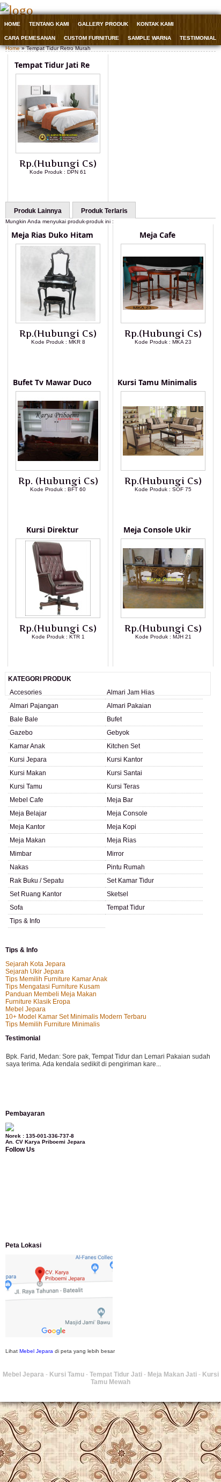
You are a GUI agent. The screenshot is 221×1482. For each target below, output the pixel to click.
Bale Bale (24, 719)
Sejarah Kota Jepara (35, 964)
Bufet (114, 719)
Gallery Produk (103, 24)
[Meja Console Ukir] (163, 616)
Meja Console (127, 813)
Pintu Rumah (126, 867)
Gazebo (21, 732)
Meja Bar (120, 800)
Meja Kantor (27, 827)
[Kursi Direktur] (58, 616)
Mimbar (21, 853)
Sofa (16, 907)
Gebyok (118, 732)
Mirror (115, 853)
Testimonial (198, 38)
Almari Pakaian (129, 706)
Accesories (26, 692)
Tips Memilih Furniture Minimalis (52, 1024)
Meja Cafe (157, 235)
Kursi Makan (28, 773)
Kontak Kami (155, 24)
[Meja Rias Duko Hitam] (58, 321)
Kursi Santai (124, 773)
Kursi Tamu (26, 786)
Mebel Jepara (25, 1009)
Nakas (19, 867)
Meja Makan (28, 840)
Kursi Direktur (52, 529)
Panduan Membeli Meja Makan (51, 994)
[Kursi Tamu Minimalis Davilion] (163, 468)
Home (12, 24)
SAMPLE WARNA (149, 38)
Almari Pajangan (34, 706)
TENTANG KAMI (49, 24)
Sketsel (117, 894)
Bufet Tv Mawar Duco (52, 382)
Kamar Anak (27, 746)
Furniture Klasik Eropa (37, 1001)
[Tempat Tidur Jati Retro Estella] (58, 151)
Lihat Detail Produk (66, 189)
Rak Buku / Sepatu (37, 880)
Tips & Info (25, 921)
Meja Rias (121, 840)
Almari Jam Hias (130, 692)
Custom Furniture (91, 38)
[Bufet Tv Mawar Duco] (58, 468)
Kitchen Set (123, 746)
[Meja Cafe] (163, 321)
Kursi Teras (123, 786)
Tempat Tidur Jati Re (52, 65)
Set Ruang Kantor (36, 894)
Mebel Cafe (26, 800)
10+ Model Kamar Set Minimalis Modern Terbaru (75, 1016)
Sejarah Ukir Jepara (34, 971)
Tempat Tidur (126, 907)
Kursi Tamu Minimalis (157, 382)
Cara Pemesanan (29, 38)
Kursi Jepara (28, 759)
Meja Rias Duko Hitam (52, 235)
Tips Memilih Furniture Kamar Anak (56, 979)
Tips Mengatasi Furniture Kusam (52, 986)
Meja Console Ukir (157, 529)
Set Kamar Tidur (130, 880)
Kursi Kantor (125, 759)
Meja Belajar (28, 813)
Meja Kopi (121, 827)
